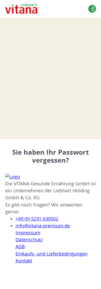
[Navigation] (76, 9)
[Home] (22, 9)
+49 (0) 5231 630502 (37, 219)
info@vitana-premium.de (43, 225)
